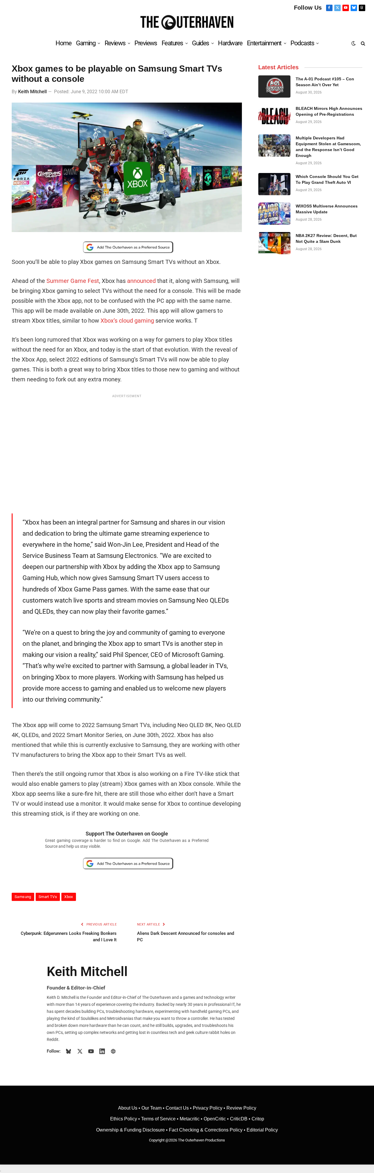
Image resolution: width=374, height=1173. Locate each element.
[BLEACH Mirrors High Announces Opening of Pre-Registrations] (274, 116)
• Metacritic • (190, 1118)
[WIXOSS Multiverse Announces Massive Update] (274, 214)
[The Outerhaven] (187, 22)
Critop (258, 1118)
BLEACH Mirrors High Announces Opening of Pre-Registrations (329, 111)
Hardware (230, 43)
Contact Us (177, 1107)
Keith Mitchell (32, 91)
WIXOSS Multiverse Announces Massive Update (327, 209)
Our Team (151, 1107)
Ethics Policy (124, 1118)
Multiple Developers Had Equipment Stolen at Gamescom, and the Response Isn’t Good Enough (328, 147)
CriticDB (238, 1118)
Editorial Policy (262, 1129)
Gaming (85, 43)
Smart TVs (48, 897)
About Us (128, 1107)
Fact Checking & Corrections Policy (206, 1129)
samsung (23, 897)
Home (63, 43)
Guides (200, 43)
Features (172, 43)
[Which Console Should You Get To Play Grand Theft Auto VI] (274, 184)
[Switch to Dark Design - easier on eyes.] (353, 43)
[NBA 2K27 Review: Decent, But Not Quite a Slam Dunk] (274, 243)
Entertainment (264, 43)
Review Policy (241, 1107)
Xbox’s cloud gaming (127, 320)
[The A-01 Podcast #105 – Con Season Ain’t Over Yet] (274, 86)
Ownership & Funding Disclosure (131, 1129)
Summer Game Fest (72, 280)
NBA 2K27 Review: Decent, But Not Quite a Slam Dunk (326, 238)
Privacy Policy (207, 1107)
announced (141, 280)
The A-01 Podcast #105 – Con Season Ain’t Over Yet (325, 82)
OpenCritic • (217, 1118)
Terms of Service (158, 1118)
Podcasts (302, 43)
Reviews (115, 43)
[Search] (362, 43)
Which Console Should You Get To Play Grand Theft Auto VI (327, 179)
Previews (145, 43)
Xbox (68, 897)
